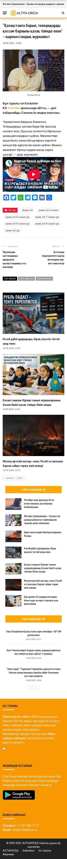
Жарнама (8, 854)
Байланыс (28, 850)
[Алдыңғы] (30, 688)
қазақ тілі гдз (13, 230)
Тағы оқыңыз (10, 278)
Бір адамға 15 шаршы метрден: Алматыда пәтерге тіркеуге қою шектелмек (41, 600)
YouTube (14, 108)
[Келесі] (36, 688)
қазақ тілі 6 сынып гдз (17, 217)
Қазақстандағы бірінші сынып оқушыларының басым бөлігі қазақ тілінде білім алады (42, 568)
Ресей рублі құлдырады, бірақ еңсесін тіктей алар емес (40, 550)
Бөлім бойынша (44, 278)
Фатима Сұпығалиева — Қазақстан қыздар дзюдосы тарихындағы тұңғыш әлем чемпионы (42, 519)
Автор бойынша (26, 278)
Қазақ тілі (27, 210)
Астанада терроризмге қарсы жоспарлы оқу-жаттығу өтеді (53, 257)
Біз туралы (45, 850)
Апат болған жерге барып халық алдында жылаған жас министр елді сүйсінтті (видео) (33, 652)
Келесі (19, 478)
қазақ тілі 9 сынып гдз (47, 223)
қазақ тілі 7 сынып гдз (47, 217)
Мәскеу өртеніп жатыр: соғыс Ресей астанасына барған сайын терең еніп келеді (43, 584)
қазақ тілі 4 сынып (48, 210)
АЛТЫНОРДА (11, 850)
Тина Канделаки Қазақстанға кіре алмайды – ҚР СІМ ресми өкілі (33, 633)
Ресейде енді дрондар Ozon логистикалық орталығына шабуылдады (39, 503)
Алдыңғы (10, 478)
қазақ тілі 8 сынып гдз (17, 223)
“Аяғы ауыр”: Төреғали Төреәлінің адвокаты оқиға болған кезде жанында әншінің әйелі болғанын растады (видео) (33, 672)
